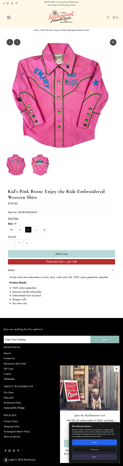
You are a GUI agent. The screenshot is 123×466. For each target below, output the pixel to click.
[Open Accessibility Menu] (6, 460)
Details (11, 270)
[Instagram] (7, 3)
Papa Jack (9, 397)
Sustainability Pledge (14, 407)
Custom (7, 374)
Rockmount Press (12, 402)
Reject (95, 457)
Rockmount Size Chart (15, 363)
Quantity (12, 236)
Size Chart (13, 218)
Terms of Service (12, 436)
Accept (94, 442)
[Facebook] (4, 3)
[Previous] (9, 42)
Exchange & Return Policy (17, 431)
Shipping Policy (12, 426)
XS (11, 229)
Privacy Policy (11, 421)
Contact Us (9, 358)
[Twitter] (12, 3)
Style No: (12, 212)
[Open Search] (108, 17)
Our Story (9, 392)
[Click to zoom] (113, 42)
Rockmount (29, 459)
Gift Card (8, 368)
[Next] (17, 42)
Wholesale (9, 379)
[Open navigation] (18, 17)
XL (45, 229)
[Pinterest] (16, 3)
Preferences (94, 449)
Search (7, 353)
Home (36, 30)
